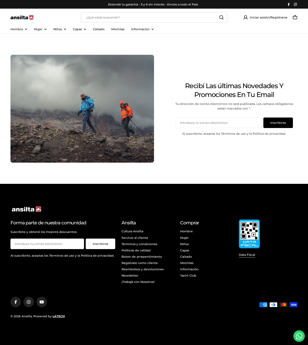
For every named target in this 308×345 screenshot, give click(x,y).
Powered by (49, 316)
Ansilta (27, 316)
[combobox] (154, 17)
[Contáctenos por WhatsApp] (299, 336)
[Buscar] (221, 17)
